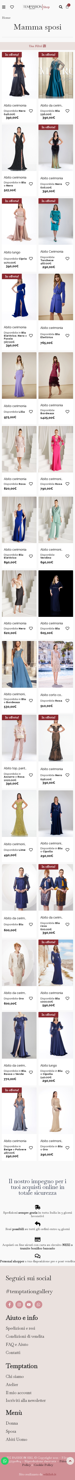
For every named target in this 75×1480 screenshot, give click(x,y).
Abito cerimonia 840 (54, 1141)
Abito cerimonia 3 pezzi (57, 479)
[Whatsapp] (38, 1304)
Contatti (13, 1352)
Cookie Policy (43, 1465)
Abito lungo (12, 252)
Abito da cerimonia (53, 105)
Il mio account (19, 1392)
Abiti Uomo (16, 1439)
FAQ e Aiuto (17, 1344)
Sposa (11, 1431)
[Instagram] (19, 1304)
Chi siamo (15, 1376)
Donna (12, 1423)
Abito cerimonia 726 (18, 844)
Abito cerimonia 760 (54, 843)
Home (6, 18)
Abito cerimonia (15, 105)
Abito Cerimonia (51, 251)
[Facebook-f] (9, 1304)
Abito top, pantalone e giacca (25, 768)
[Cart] (67, 7)
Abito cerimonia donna (20, 694)
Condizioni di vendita (25, 1336)
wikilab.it (49, 1474)
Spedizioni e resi (20, 1328)
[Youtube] (29, 1304)
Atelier (12, 1384)
